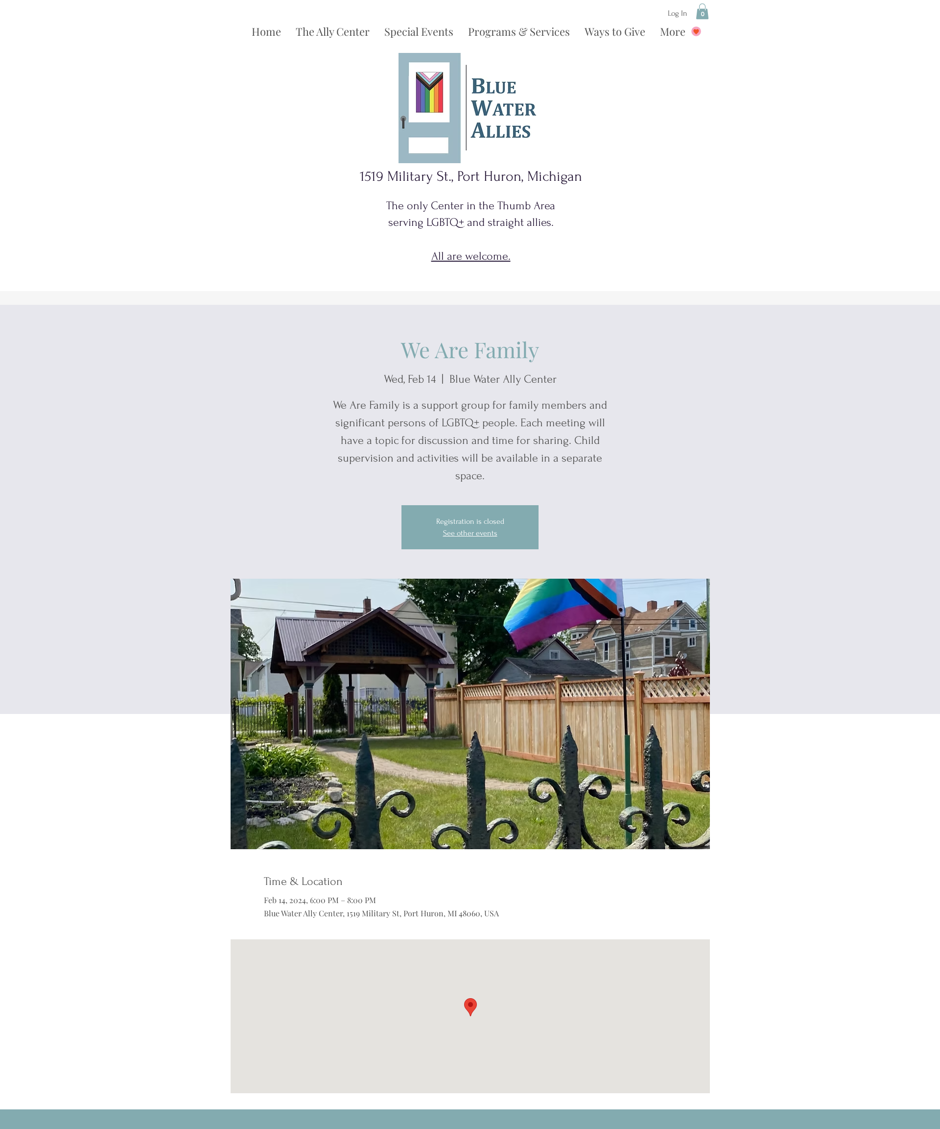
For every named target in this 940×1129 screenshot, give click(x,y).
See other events (470, 533)
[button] (702, 11)
